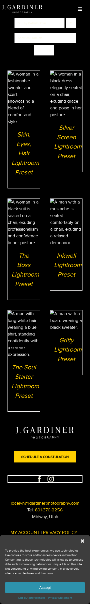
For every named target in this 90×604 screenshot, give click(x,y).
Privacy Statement (60, 598)
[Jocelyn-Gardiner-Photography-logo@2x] (22, 7)
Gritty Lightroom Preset (68, 350)
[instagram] (51, 479)
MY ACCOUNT (25, 532)
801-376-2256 (49, 510)
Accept (45, 587)
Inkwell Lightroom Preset (68, 265)
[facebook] (39, 479)
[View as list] (49, 50)
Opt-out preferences (32, 598)
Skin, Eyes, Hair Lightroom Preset (25, 153)
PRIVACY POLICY (60, 532)
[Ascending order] (71, 23)
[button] (82, 541)
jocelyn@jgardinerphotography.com (45, 503)
